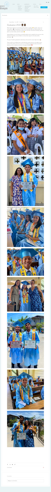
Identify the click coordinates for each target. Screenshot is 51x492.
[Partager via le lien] (14, 464)
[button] (26, 4)
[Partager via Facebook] (7, 464)
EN (48, 2)
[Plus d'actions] (43, 22)
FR (46, 2)
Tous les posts (4, 15)
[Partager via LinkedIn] (12, 464)
